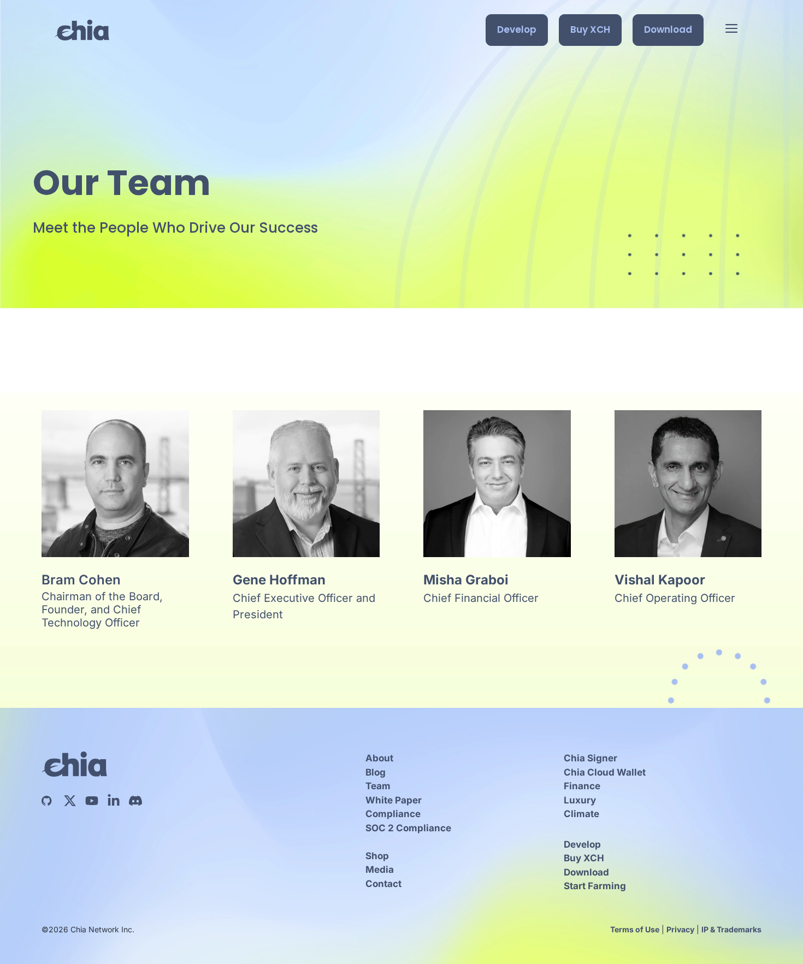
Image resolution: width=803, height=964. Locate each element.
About (379, 758)
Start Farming (595, 885)
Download (668, 29)
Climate (581, 813)
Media (379, 869)
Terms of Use (634, 929)
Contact (383, 883)
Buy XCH (590, 29)
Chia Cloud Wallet (605, 772)
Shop (377, 855)
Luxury (580, 800)
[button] (731, 30)
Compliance (393, 813)
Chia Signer (590, 758)
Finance (582, 785)
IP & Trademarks (731, 929)
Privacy (680, 929)
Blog (375, 772)
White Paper (393, 800)
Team (378, 785)
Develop (516, 29)
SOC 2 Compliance (408, 828)
